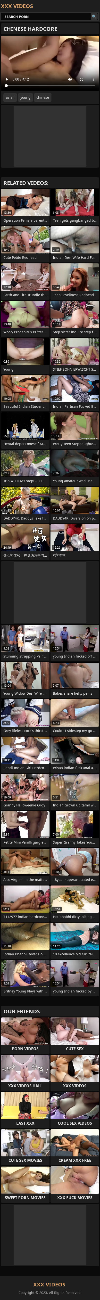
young (25, 97)
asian (10, 97)
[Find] (94, 16)
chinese (42, 97)
